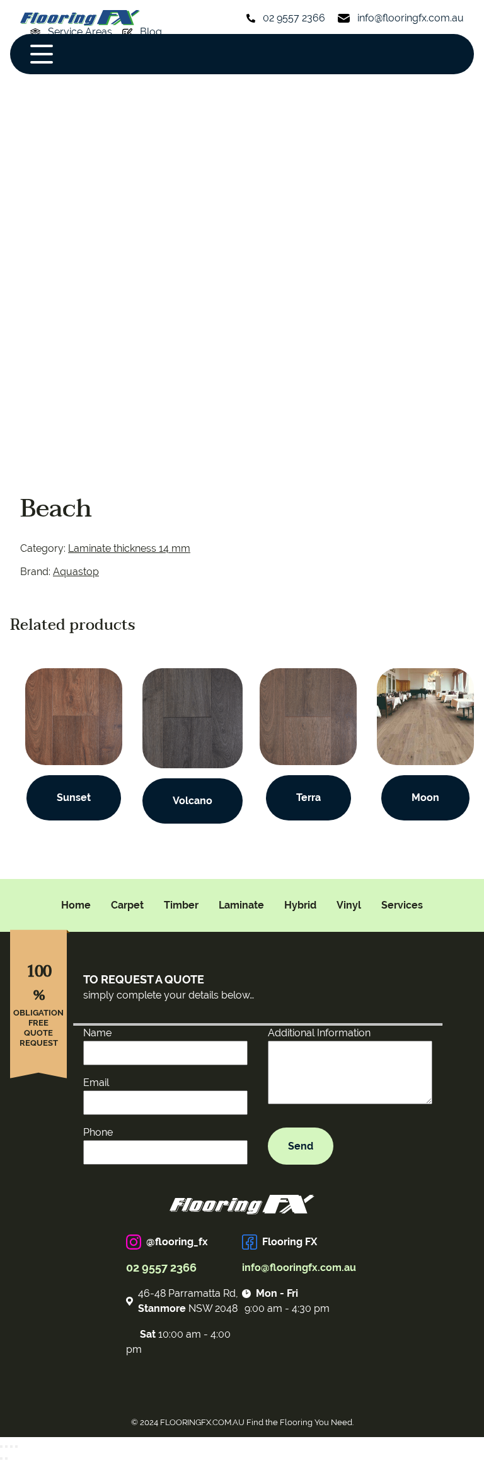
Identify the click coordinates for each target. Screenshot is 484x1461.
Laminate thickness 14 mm (129, 548)
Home (76, 905)
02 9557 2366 (294, 18)
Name (97, 1033)
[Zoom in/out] (16, 1446)
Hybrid (300, 905)
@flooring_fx (177, 1242)
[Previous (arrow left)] (1, 1458)
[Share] (6, 1446)
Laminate (241, 905)
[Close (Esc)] (1, 1446)
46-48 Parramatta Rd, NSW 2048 (188, 1300)
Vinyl (349, 905)
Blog (151, 32)
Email (96, 1083)
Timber (181, 905)
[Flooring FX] (80, 18)
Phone (98, 1132)
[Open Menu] (41, 54)
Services (402, 905)
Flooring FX (289, 1242)
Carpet (127, 905)
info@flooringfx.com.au (410, 18)
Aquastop (76, 572)
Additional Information (319, 1033)
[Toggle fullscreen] (11, 1446)
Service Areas (80, 32)
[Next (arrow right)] (6, 1458)
